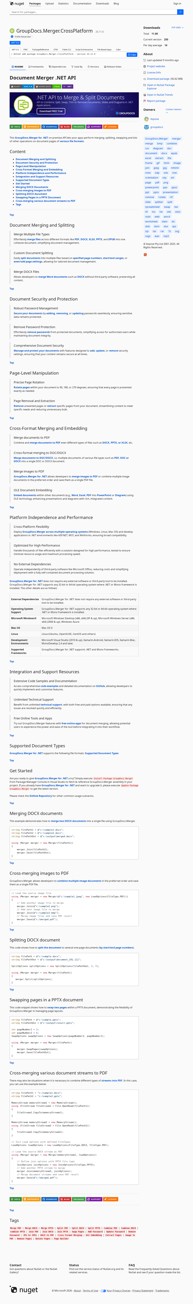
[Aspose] (146, 119)
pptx (156, 192)
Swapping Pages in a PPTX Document (38, 197)
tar (154, 231)
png (166, 182)
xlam (164, 221)
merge (149, 143)
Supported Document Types (32, 180)
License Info (154, 72)
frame (148, 163)
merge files (34, 239)
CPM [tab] (56, 49)
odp (157, 172)
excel (148, 158)
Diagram (120, 495)
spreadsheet (152, 207)
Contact (16, 1265)
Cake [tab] (118, 49)
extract (51, 406)
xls (173, 221)
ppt (147, 192)
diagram (158, 148)
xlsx (166, 226)
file (169, 158)
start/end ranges (113, 258)
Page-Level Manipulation (31, 166)
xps (174, 226)
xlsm (156, 226)
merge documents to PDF (45, 442)
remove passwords (38, 332)
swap (167, 207)
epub (174, 153)
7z (169, 231)
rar (162, 231)
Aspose (154, 119)
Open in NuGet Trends (160, 94)
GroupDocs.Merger (156, 138)
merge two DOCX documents (68, 821)
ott (172, 177)
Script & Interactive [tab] (84, 49)
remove (113, 350)
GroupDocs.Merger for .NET (31, 137)
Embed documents (25, 495)
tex (176, 207)
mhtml (175, 168)
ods (166, 172)
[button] (132, 55)
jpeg (156, 168)
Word (75, 495)
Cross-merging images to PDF (33, 190)
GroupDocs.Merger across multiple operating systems (55, 531)
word (167, 216)
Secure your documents (28, 313)
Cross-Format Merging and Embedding (39, 169)
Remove (18, 406)
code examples (49, 686)
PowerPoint (104, 495)
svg (177, 231)
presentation (170, 192)
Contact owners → (174, 111)
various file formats (72, 141)
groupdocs (156, 127)
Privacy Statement (142, 1290)
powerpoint (152, 187)
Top (12, 214)
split (169, 202)
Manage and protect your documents (36, 350)
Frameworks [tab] (37, 66)
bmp (159, 143)
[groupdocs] (146, 127)
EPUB (111, 239)
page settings (34, 261)
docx (164, 153)
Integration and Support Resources (37, 176)
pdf (157, 182)
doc (169, 148)
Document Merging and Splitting (36, 159)
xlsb (147, 226)
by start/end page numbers (116, 947)
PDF (77, 239)
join (147, 168)
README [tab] (18, 66)
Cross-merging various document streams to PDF (45, 201)
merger (176, 138)
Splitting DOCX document (31, 194)
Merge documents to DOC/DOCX (33, 458)
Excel (82, 495)
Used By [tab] (78, 66)
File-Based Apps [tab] (104, 49)
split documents (30, 258)
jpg (165, 168)
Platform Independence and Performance (41, 173)
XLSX (92, 239)
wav (157, 236)
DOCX (84, 239)
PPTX (99, 239)
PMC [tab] (25, 49)
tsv (153, 211)
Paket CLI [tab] (66, 49)
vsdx (147, 216)
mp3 (166, 236)
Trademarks (162, 1290)
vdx (169, 211)
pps (165, 187)
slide (148, 202)
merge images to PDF (85, 476)
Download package (158, 78)
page (148, 182)
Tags (18, 204)
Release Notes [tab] (113, 66)
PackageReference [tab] (40, 49)
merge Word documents (52, 276)
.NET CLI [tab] (15, 49)
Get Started (23, 183)
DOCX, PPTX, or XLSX (115, 442)
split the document (49, 947)
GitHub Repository (40, 796)
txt (161, 211)
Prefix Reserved (23, 36)
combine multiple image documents (79, 881)
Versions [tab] (94, 66)
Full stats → (178, 27)
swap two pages (57, 1007)
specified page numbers (87, 258)
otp (164, 177)
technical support (51, 704)
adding (50, 313)
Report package (156, 101)
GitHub (100, 686)
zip (147, 231)
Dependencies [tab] (58, 66)
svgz (147, 236)
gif (158, 163)
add (92, 350)
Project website (156, 66)
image (177, 163)
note (148, 172)
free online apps (71, 723)
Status (74, 1265)
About (77, 1290)
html (166, 163)
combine (172, 143)
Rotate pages (22, 387)
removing (62, 313)
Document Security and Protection (37, 162)
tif (146, 211)
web (157, 216)
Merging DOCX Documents (32, 187)
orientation (151, 177)
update (100, 350)
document (151, 153)
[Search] (180, 12)
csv (147, 148)
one (174, 172)
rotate (162, 197)
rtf (171, 197)
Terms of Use (90, 1290)
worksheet (151, 221)
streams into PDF (111, 1080)
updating (78, 313)
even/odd (19, 261)
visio (177, 211)
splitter (159, 202)
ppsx (174, 187)
